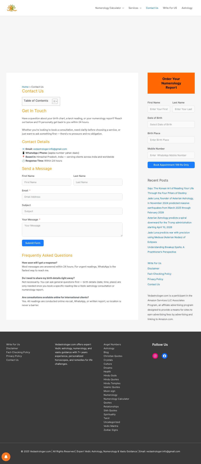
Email (25, 190)
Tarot (106, 418)
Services (133, 7)
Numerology (110, 394)
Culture (108, 363)
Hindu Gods (110, 375)
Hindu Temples (112, 383)
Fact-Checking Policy (159, 273)
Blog (106, 352)
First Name (28, 175)
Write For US (170, 7)
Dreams (108, 367)
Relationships (111, 406)
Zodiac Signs (111, 429)
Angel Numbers (112, 344)
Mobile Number (156, 148)
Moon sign (109, 390)
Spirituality (110, 414)
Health (107, 371)
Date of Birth (155, 117)
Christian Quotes (113, 356)
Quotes (108, 402)
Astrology (187, 7)
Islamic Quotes (112, 387)
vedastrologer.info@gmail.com (50, 148)
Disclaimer (153, 268)
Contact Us (152, 7)
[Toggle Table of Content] (53, 101)
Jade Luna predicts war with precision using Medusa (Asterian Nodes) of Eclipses (169, 237)
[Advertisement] (100, 40)
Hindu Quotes (111, 379)
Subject (26, 205)
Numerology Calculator (108, 7)
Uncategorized (112, 422)
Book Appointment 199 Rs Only (171, 164)
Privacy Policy (155, 279)
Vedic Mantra (111, 425)
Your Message (30, 219)
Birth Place (154, 133)
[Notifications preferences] (6, 456)
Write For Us (154, 263)
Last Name (79, 175)
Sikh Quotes (110, 410)
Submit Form (32, 243)
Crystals (108, 359)
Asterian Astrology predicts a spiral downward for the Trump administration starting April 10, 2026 (170, 222)
